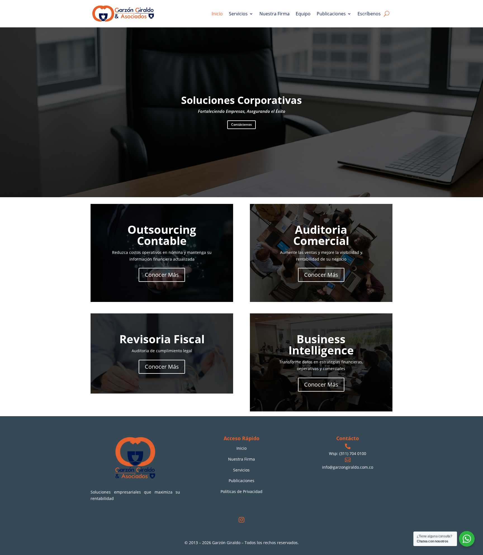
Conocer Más (162, 274)
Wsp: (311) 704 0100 (347, 453)
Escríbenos (369, 14)
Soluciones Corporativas (241, 100)
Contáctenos (241, 124)
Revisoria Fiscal (162, 339)
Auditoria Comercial (321, 234)
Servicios (238, 14)
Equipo (303, 14)
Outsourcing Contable (161, 234)
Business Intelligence (321, 344)
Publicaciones (331, 14)
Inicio (217, 14)
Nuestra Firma (274, 14)
